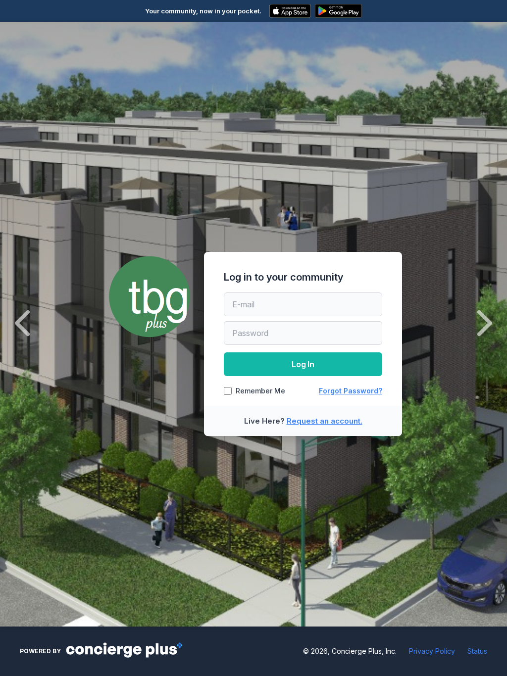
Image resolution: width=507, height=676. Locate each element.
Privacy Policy (432, 651)
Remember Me (260, 391)
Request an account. (324, 421)
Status (477, 651)
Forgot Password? (350, 390)
